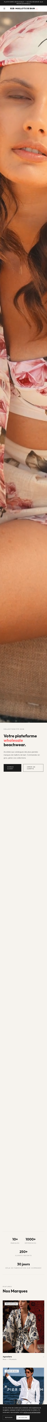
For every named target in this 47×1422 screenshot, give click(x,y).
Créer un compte (31, 768)
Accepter (23, 1417)
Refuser (9, 1417)
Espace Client (10, 768)
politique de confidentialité (31, 1412)
